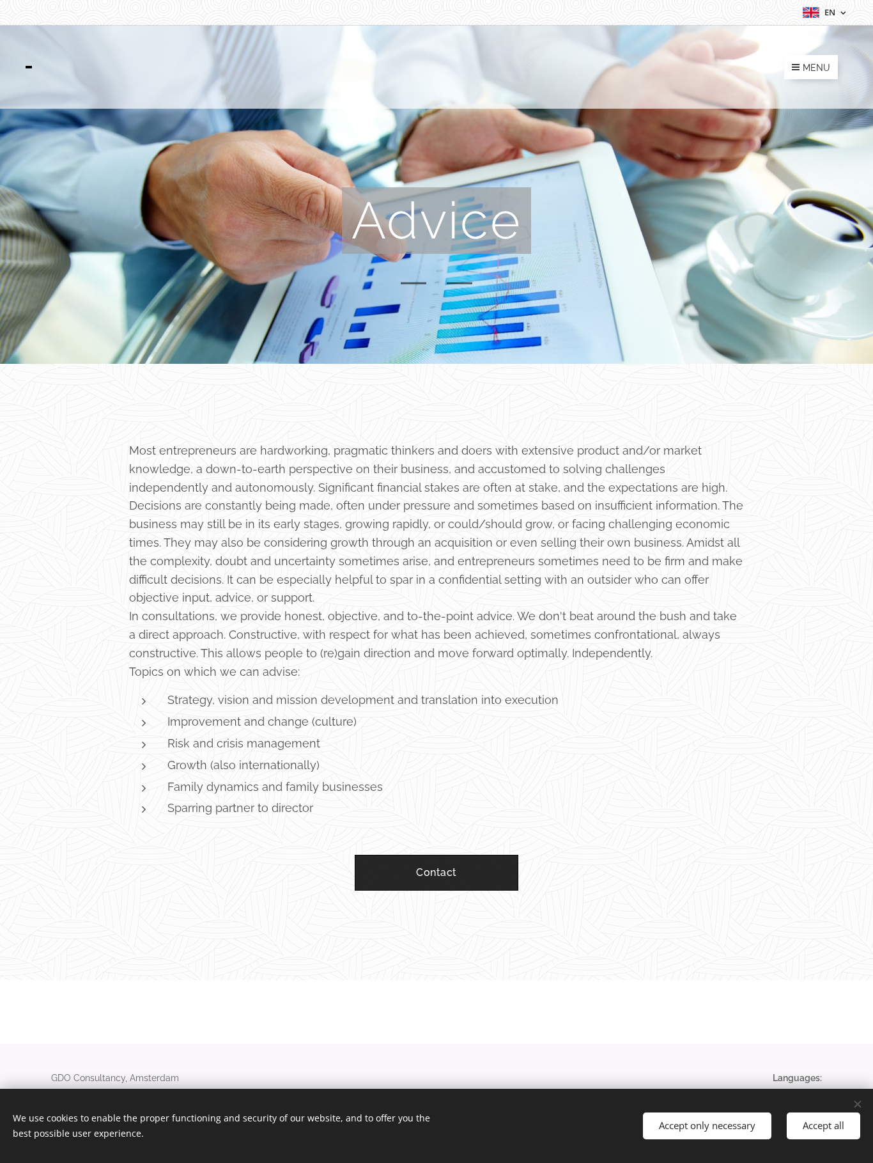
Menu (816, 68)
